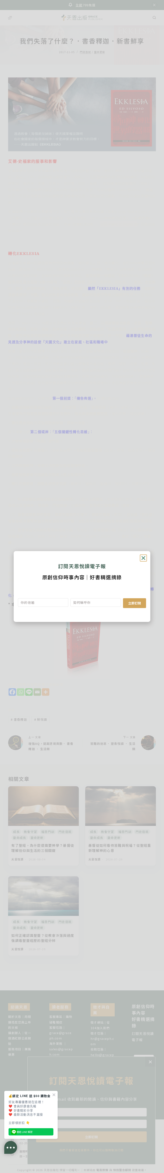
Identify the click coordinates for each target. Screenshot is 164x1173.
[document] (82, 586)
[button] (143, 558)
